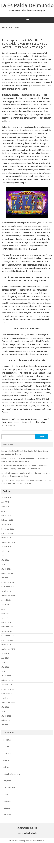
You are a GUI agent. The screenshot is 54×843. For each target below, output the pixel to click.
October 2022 (6, 698)
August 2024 (6, 600)
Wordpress (39, 841)
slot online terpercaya (11, 774)
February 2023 (7, 680)
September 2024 (8, 595)
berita (27, 419)
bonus (33, 419)
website (11, 425)
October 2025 (6, 538)
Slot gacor (7, 815)
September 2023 (8, 649)
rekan (43, 422)
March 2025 (6, 569)
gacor (40, 419)
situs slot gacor (9, 787)
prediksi (36, 422)
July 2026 (5, 502)
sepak (4, 425)
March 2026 (6, 515)
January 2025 (6, 578)
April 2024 (5, 618)
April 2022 (5, 711)
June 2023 (5, 662)
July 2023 (5, 658)
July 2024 (5, 604)
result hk (6, 760)
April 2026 (5, 511)
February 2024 (7, 627)
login (4, 422)
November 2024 (7, 587)
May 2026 (5, 507)
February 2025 (7, 573)
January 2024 (6, 631)
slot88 (5, 794)
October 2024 (6, 591)
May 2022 (5, 707)
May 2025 (5, 560)
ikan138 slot (7, 740)
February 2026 (7, 520)
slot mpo (6, 808)
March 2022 (6, 716)
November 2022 (7, 694)
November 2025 (7, 533)
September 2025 (8, 542)
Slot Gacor (15, 419)
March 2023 (6, 676)
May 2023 (5, 667)
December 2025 (7, 529)
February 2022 (7, 720)
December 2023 (7, 636)
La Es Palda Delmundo (27, 5)
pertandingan (13, 422)
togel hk (6, 747)
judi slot (6, 767)
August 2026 (6, 498)
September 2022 (8, 702)
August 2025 (6, 547)
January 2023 (6, 685)
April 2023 (5, 671)
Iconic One (13, 841)
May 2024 (5, 613)
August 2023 (6, 653)
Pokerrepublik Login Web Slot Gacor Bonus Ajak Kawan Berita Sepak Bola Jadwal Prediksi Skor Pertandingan (25, 44)
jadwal (46, 419)
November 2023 (7, 640)
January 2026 (6, 524)
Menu (27, 19)
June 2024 (5, 609)
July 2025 (5, 551)
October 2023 (6, 645)
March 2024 (6, 622)
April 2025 (5, 564)
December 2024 (7, 582)
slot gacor (7, 753)
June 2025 (5, 555)
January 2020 (6, 725)
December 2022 (7, 689)
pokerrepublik (25, 422)
